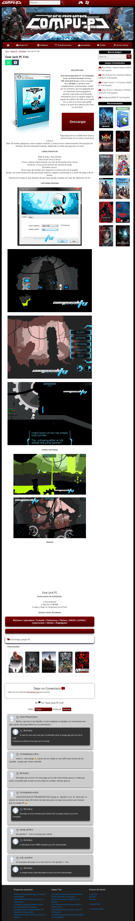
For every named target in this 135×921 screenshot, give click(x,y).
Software (44, 45)
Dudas (103, 45)
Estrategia (22, 51)
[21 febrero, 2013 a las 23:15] (21, 809)
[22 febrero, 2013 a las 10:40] (18, 754)
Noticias (92, 897)
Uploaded (29, 620)
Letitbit (81, 620)
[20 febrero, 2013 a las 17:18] (18, 858)
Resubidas (85, 45)
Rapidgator (62, 622)
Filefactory (52, 620)
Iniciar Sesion (122, 45)
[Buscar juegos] (128, 56)
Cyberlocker (38, 622)
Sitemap (92, 899)
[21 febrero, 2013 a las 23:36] (18, 773)
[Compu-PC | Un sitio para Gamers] (67, 24)
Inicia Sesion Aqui (33, 692)
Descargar (78, 122)
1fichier (50, 622)
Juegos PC (23, 45)
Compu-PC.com (94, 906)
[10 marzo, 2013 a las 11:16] (18, 717)
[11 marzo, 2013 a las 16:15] (21, 731)
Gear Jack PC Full (17, 57)
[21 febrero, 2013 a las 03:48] (18, 830)
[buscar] (62, 2)
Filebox (63, 620)
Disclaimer (93, 894)
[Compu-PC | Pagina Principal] (8, 45)
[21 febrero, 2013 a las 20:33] (18, 793)
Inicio (7, 51)
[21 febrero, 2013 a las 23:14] (21, 868)
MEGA (72, 620)
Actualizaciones (64, 45)
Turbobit (40, 620)
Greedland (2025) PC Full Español (116, 97)
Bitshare (17, 620)
